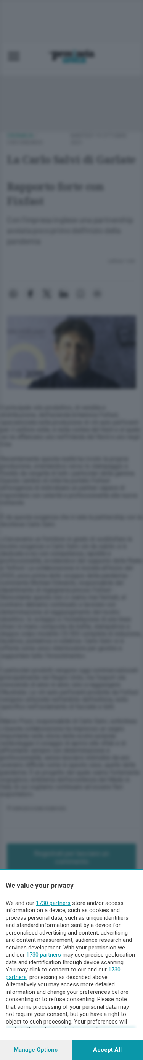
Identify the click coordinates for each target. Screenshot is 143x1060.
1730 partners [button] (53, 903)
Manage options (36, 1049)
